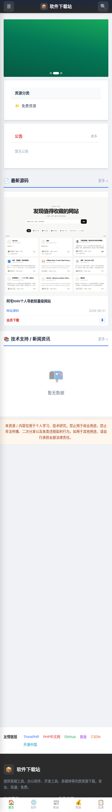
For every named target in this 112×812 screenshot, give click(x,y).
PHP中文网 (51, 737)
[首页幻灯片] (56, 48)
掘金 (83, 737)
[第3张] (61, 73)
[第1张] (51, 73)
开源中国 (30, 744)
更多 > (103, 180)
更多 (94, 136)
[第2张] (56, 73)
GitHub (70, 737)
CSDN (96, 737)
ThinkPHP (31, 737)
